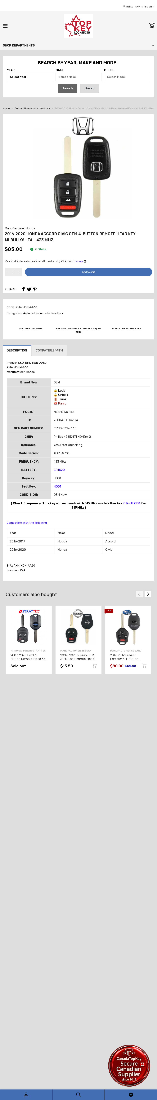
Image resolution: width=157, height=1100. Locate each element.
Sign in (139, 7)
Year (11, 70)
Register (149, 7)
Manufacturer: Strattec (28, 650)
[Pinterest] (35, 289)
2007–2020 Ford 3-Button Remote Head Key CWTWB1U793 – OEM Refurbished (29, 660)
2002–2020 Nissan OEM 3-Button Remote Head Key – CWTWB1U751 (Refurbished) (77, 660)
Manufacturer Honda (20, 228)
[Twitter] (29, 289)
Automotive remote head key (42, 313)
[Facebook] (23, 289)
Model (109, 70)
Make (60, 70)
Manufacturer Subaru (125, 650)
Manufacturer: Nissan (76, 650)
